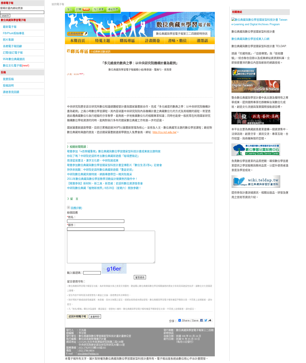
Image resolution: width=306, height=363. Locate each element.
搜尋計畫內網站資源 (11, 8)
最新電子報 (9, 26)
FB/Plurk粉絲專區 (13, 33)
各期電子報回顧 (12, 46)
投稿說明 (8, 85)
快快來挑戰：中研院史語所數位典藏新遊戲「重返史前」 (101, 169)
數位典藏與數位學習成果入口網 (250, 38)
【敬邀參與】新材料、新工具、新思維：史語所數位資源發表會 (105, 183)
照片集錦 (8, 39)
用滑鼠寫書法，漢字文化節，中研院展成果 (92, 160)
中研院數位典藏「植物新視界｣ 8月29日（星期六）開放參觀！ (104, 188)
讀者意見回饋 (11, 92)
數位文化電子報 (16, 65)
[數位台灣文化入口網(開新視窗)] (255, 91)
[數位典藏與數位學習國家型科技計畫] (260, 24)
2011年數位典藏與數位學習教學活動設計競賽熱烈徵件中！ (102, 178)
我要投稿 (8, 79)
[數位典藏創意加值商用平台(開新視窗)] (255, 123)
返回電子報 (58, 4)
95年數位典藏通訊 (14, 59)
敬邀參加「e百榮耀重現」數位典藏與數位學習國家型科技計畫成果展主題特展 (113, 151)
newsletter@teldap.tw (88, 353)
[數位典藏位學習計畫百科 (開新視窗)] (255, 186)
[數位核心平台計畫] (243, 79)
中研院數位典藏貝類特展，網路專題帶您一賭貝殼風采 (99, 174)
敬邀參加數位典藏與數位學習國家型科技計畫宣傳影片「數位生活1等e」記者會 (114, 165)
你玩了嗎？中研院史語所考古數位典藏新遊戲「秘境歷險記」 (103, 155)
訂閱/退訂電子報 (13, 52)
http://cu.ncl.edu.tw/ (165, 132)
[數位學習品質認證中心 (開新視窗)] (255, 155)
